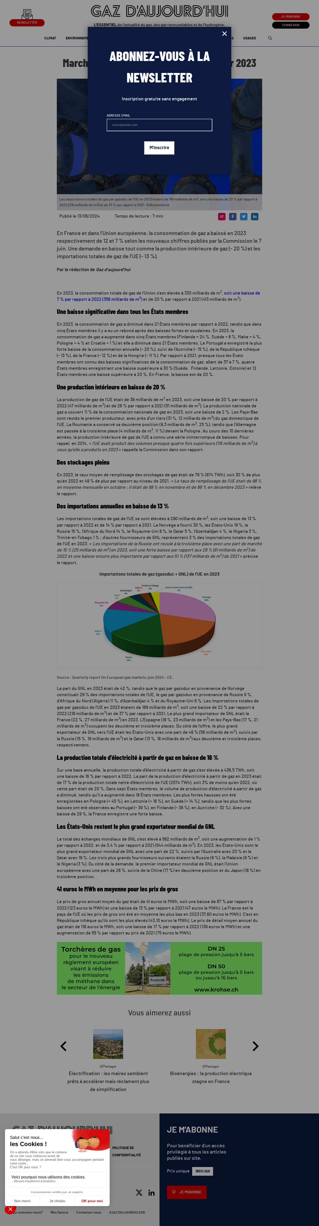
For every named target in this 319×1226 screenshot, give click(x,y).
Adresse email (118, 115)
